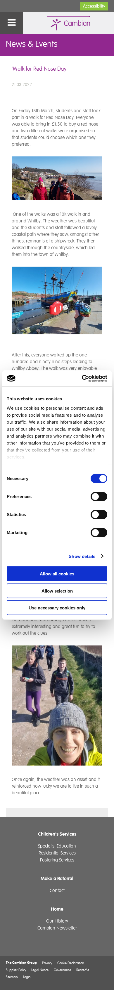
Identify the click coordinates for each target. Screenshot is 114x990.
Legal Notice (40, 970)
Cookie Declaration (70, 963)
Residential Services (57, 853)
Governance (62, 970)
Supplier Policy (16, 970)
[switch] (99, 496)
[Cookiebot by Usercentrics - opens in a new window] (82, 378)
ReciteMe (82, 970)
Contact (57, 890)
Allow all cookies (57, 573)
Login (26, 977)
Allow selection (57, 590)
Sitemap (12, 977)
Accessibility (94, 6)
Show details (82, 556)
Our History (57, 921)
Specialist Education (57, 846)
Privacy (47, 963)
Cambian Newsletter (57, 928)
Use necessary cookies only (57, 607)
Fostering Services (57, 860)
